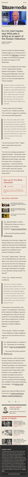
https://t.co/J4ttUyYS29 (18, 229)
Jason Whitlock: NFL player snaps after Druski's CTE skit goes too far (19, 441)
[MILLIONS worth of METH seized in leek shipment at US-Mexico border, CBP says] (5, 210)
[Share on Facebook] (9, 402)
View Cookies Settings (14, 474)
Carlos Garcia (7, 42)
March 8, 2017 (8, 236)
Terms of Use (5, 190)
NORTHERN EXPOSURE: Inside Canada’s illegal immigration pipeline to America (18, 204)
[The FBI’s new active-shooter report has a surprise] (5, 216)
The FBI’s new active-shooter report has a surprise (18, 215)
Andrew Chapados (17, 425)
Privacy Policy (18, 189)
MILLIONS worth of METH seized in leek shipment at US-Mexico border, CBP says (18, 210)
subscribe (5, 2)
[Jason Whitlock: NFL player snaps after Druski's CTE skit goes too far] (7, 441)
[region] (14, 461)
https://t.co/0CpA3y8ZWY (17, 347)
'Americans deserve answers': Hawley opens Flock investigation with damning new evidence (19, 423)
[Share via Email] (15, 402)
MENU (24, 2)
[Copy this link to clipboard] (19, 402)
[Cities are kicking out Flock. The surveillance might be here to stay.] (7, 432)
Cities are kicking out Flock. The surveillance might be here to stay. (19, 432)
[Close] (26, 447)
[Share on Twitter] (12, 402)
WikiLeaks (15, 55)
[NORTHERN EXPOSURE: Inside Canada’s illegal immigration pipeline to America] (5, 204)
